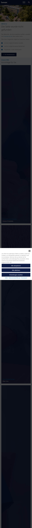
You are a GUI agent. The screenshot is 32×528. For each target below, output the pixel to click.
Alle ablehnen (16, 270)
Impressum (24, 277)
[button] (29, 251)
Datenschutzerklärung (14, 277)
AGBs (6, 277)
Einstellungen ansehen (16, 275)
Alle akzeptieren (16, 265)
